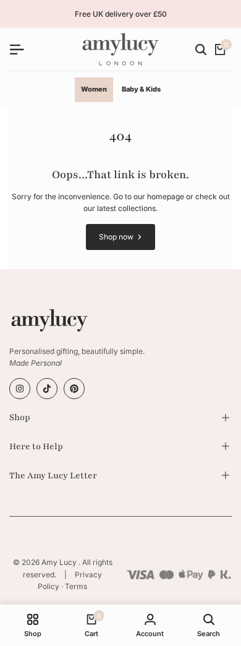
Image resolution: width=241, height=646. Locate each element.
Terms (76, 586)
